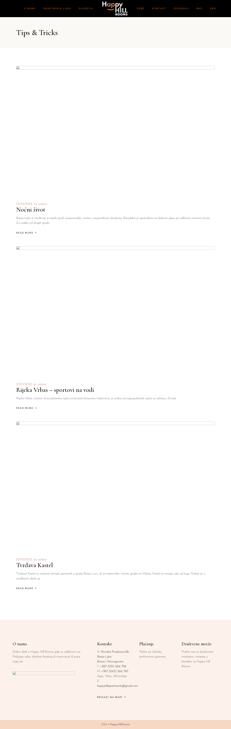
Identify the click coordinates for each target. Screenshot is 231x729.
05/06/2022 (24, 204)
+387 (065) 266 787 (114, 671)
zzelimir (42, 204)
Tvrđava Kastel (34, 565)
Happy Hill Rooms (120, 724)
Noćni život (30, 209)
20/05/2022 (24, 559)
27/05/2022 (24, 384)
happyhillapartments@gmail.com (117, 685)
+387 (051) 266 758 (113, 666)
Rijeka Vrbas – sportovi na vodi (55, 390)
